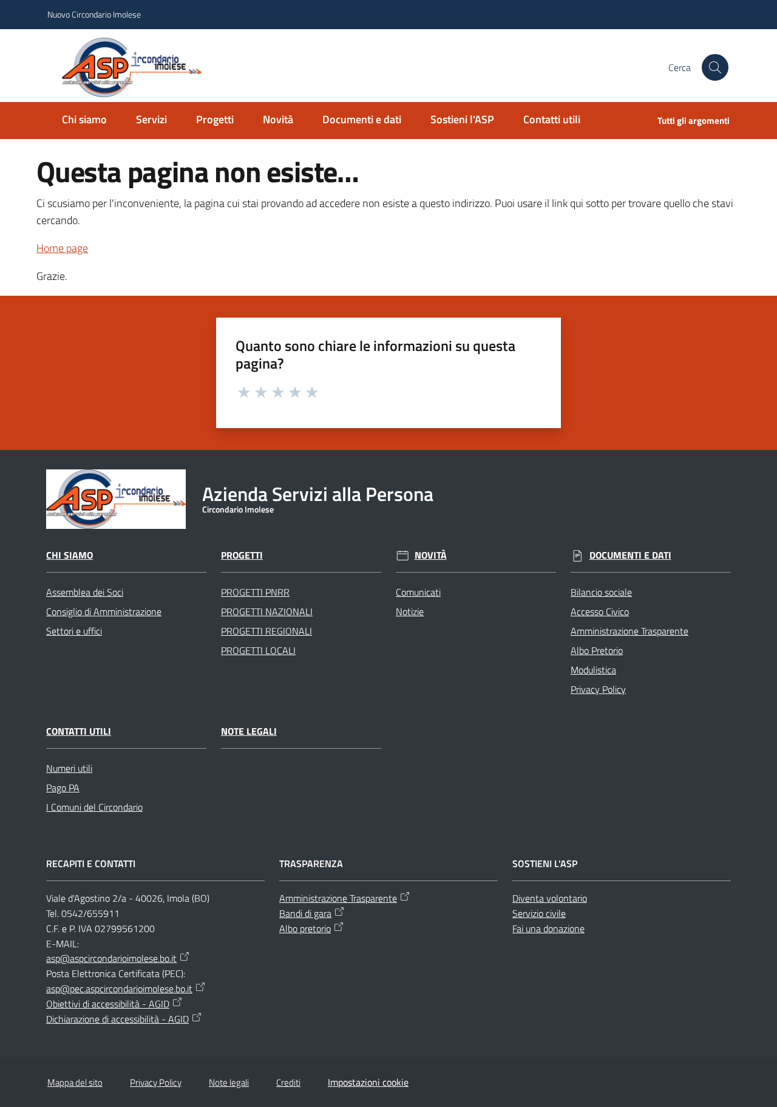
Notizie (410, 611)
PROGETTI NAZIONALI (267, 611)
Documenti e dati (630, 555)
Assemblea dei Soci (84, 592)
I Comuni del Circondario (94, 807)
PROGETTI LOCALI (258, 650)
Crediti (288, 1082)
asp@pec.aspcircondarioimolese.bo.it (119, 988)
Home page (62, 248)
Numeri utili (69, 768)
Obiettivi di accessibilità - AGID (107, 1003)
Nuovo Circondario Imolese (94, 14)
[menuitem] (84, 120)
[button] (715, 67)
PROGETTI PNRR (255, 592)
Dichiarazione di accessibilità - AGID (117, 1019)
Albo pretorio (305, 928)
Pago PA (63, 787)
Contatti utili (78, 731)
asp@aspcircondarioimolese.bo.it (111, 958)
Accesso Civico (600, 611)
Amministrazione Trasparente (629, 631)
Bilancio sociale (601, 592)
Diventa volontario (549, 898)
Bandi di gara (305, 913)
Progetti (242, 555)
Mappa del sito (75, 1082)
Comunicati (418, 592)
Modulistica (593, 669)
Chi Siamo (69, 555)
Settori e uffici (74, 631)
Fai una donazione (548, 928)
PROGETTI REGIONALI (266, 631)
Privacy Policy (598, 689)
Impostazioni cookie (368, 1082)
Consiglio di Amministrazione (103, 611)
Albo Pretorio (597, 650)
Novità (431, 555)
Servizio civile (539, 913)
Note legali (249, 731)
